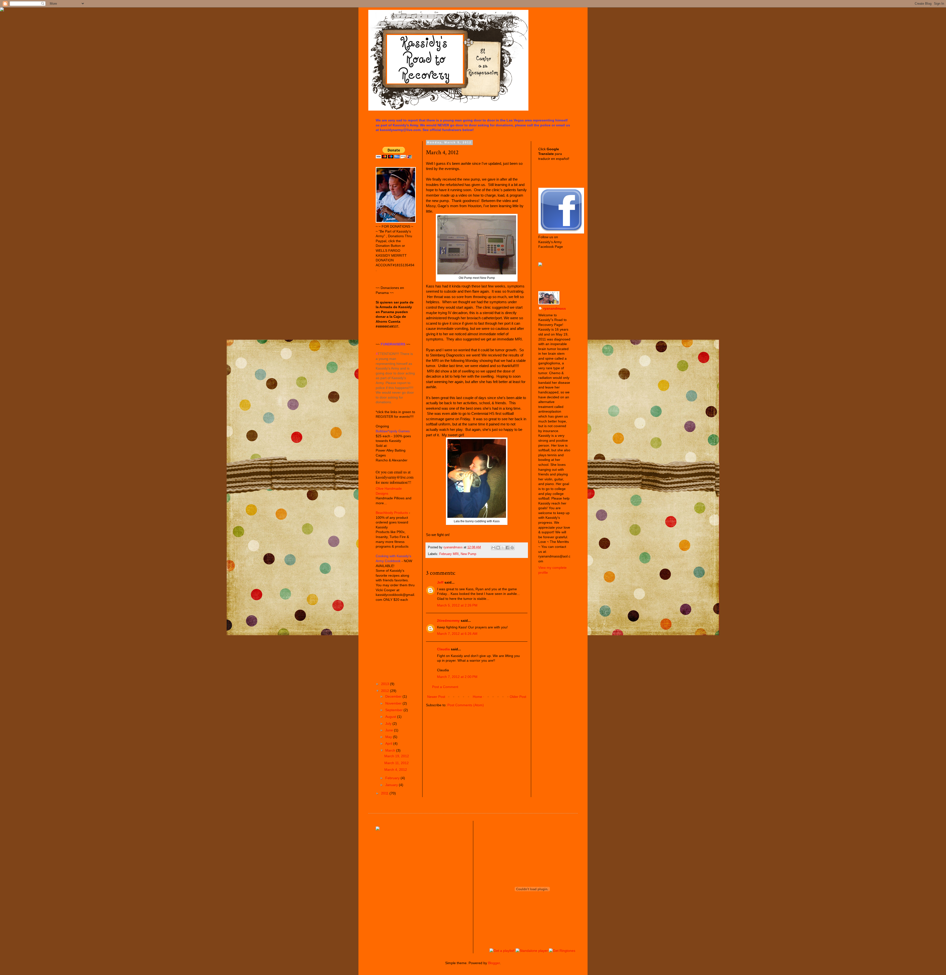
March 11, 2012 (396, 763)
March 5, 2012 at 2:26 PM (457, 605)
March (390, 750)
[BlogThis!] (498, 547)
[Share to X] (502, 547)
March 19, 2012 (396, 756)
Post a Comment (445, 687)
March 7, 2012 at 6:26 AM (457, 634)
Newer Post (436, 697)
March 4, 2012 (395, 770)
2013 (385, 684)
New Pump (468, 554)
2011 (385, 793)
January (392, 785)
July (388, 723)
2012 (385, 691)
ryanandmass (554, 308)
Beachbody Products (392, 513)
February (393, 778)
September (394, 710)
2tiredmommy (448, 620)
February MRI (449, 554)
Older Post (518, 697)
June (389, 730)
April (389, 743)
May (389, 737)
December (394, 696)
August (391, 717)
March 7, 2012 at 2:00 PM (457, 677)
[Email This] (493, 547)
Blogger (494, 963)
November (394, 703)
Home (477, 697)
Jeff (440, 582)
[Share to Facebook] (507, 547)
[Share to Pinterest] (512, 547)
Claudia (443, 649)
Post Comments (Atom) (465, 705)
